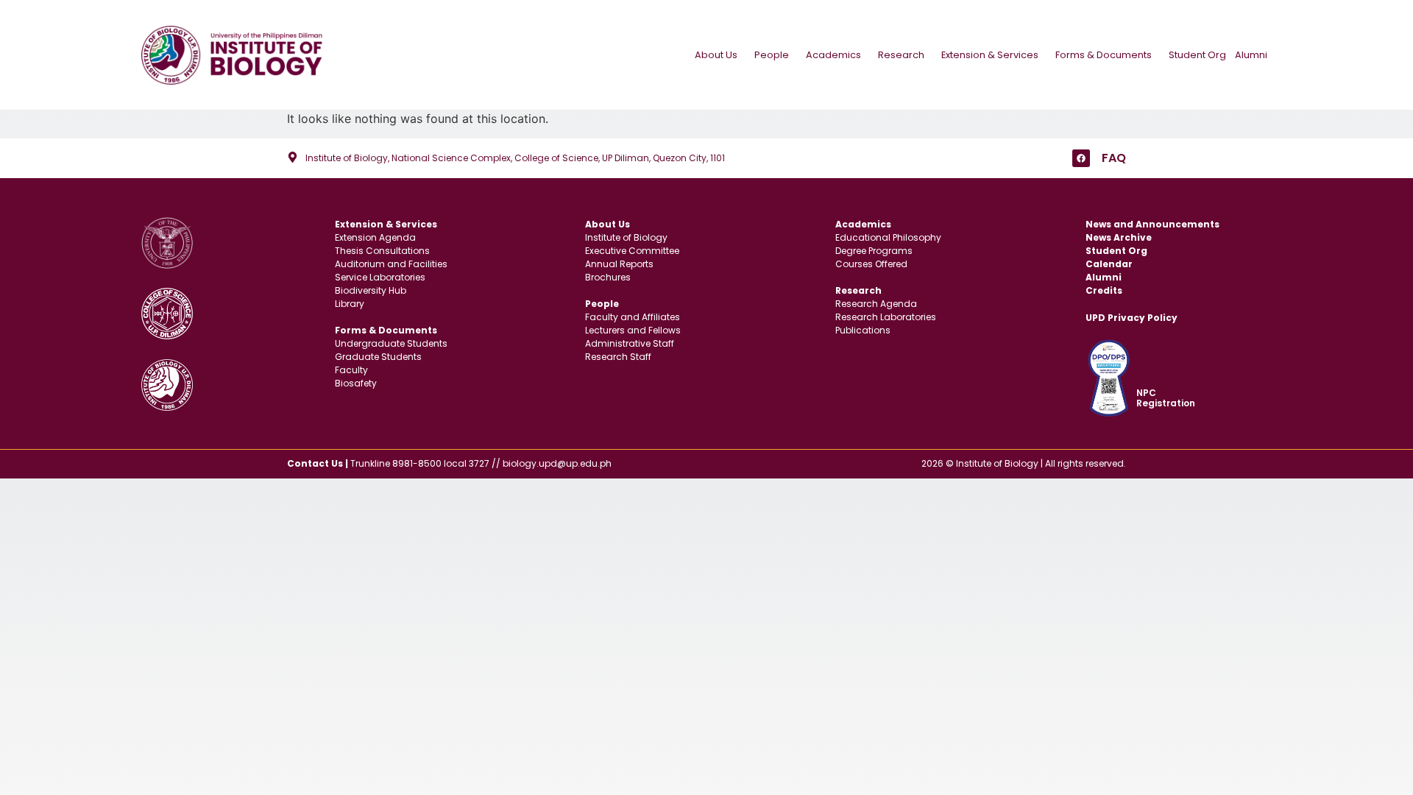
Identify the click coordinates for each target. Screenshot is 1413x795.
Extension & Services (989, 55)
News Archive (1119, 237)
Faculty (351, 370)
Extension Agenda (375, 237)
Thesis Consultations (382, 250)
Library (349, 303)
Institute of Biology (626, 237)
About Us (716, 55)
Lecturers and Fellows (633, 330)
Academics (833, 55)
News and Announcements (1152, 224)
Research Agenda (876, 303)
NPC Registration (1165, 397)
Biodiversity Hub (370, 290)
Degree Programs (874, 250)
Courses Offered (871, 264)
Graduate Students (378, 356)
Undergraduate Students (391, 343)
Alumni (1251, 55)
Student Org (1197, 55)
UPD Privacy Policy (1132, 317)
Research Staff (618, 356)
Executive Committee (632, 250)
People (771, 55)
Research (901, 55)
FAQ (1114, 157)
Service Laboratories (380, 277)
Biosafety (356, 383)
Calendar (1109, 264)
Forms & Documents (1103, 55)
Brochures (608, 277)
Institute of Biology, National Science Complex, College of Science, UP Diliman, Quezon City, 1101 (515, 158)
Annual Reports (619, 264)
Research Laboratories (885, 317)
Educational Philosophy (888, 237)
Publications (862, 330)
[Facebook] (1081, 158)
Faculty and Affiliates (632, 317)
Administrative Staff (629, 343)
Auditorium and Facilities (391, 264)
